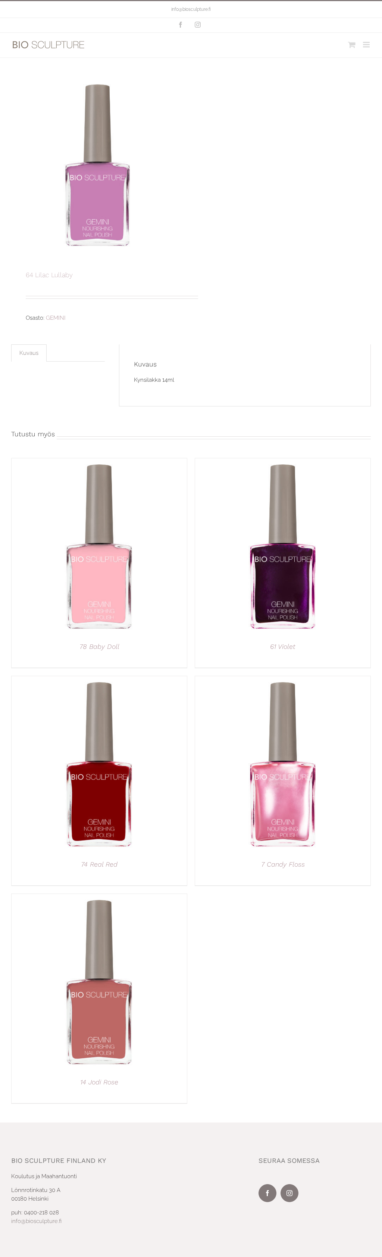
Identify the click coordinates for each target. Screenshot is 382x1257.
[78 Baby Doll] (99, 462)
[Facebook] (267, 1193)
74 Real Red (99, 864)
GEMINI (56, 318)
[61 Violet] (282, 462)
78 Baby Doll (99, 646)
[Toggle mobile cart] (352, 45)
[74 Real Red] (99, 680)
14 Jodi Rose (99, 1082)
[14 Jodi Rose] (99, 898)
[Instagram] (289, 1193)
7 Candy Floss (283, 864)
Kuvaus (28, 353)
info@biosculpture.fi (191, 9)
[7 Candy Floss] (282, 680)
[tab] (29, 353)
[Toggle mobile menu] (367, 45)
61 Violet (282, 646)
